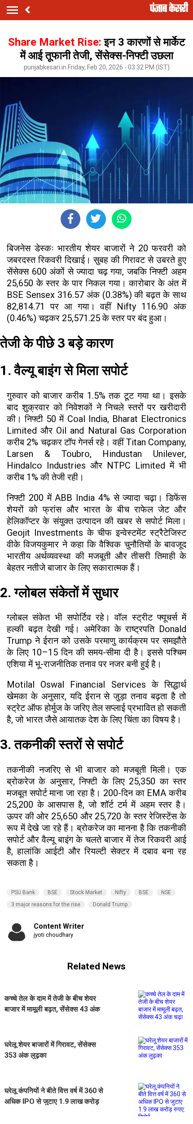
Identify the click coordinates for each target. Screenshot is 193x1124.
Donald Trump (110, 904)
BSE (52, 892)
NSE (166, 892)
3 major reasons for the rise (45, 904)
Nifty (120, 892)
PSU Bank (23, 892)
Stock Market (86, 892)
